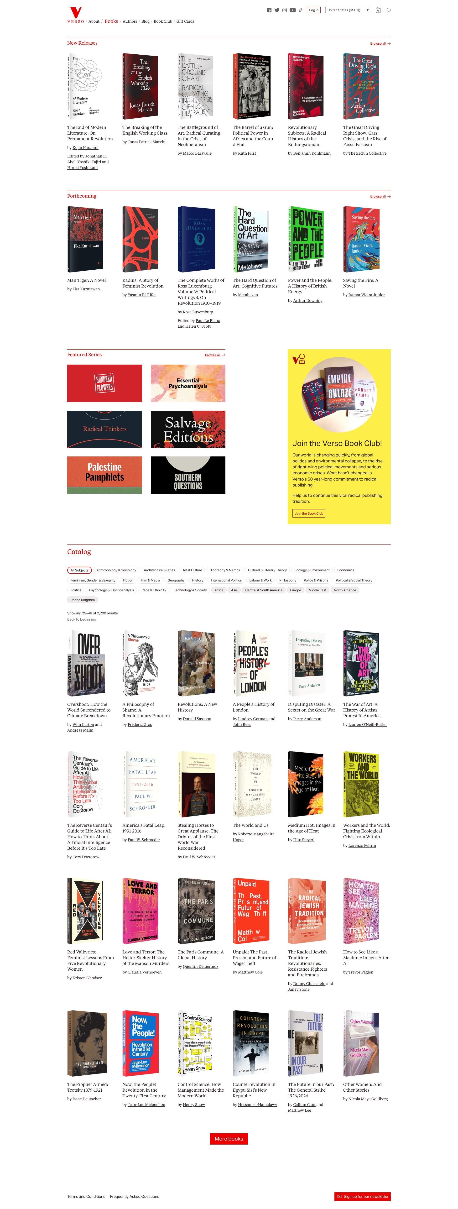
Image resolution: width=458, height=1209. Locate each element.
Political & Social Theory (354, 580)
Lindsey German (253, 718)
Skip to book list (79, 563)
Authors (130, 21)
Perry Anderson (307, 718)
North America (345, 590)
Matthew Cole (250, 971)
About (93, 21)
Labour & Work (261, 580)
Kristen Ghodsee (87, 977)
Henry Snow (194, 1104)
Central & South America (263, 590)
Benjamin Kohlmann (312, 153)
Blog (145, 21)
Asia (234, 590)
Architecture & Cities (159, 570)
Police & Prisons (316, 580)
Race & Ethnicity (153, 590)
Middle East (317, 590)
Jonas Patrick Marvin (147, 141)
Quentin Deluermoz (200, 966)
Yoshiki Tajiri (89, 161)
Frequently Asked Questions (134, 1196)
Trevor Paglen (361, 971)
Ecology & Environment (312, 570)
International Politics (226, 580)
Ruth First (247, 153)
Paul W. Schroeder (144, 839)
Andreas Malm (80, 730)
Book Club (163, 21)
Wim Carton (83, 724)
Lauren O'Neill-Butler (368, 724)
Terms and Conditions (86, 1196)
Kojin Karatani (86, 147)
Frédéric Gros (140, 724)
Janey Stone (298, 989)
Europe (295, 590)
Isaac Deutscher (87, 1098)
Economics (345, 570)
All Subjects (79, 570)
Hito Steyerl (303, 839)
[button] (378, 10)
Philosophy (287, 580)
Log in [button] (313, 10)
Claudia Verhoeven (144, 971)
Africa (219, 590)
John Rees (242, 724)
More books (229, 1139)
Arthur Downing (308, 300)
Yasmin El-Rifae (142, 294)
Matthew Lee (299, 1110)
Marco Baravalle (197, 153)
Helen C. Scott (198, 326)
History (197, 580)
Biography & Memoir (225, 570)
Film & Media (150, 580)
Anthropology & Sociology (116, 570)
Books (111, 21)
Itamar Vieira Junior (367, 294)
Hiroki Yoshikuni (82, 167)
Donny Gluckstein (309, 983)
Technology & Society (190, 590)
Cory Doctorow (86, 856)
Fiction (128, 580)
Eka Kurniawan (86, 288)
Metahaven (248, 294)
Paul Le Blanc (208, 320)
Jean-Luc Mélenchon (146, 1104)
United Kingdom (82, 600)
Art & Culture (192, 570)
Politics (75, 590)
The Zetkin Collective (368, 153)
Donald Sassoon (197, 718)
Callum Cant (304, 1104)
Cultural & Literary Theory (267, 570)
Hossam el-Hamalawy (257, 1104)
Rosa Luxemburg (198, 311)
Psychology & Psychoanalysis (111, 590)
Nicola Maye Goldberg (368, 1098)
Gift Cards (185, 21)
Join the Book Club (309, 513)
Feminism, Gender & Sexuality (92, 580)
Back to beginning (81, 619)
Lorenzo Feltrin (362, 845)
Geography (176, 580)
